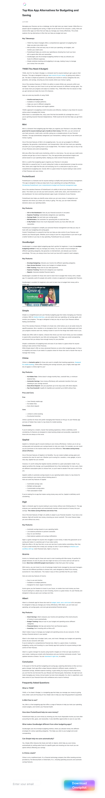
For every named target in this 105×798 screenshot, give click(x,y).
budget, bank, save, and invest (61, 602)
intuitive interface (39, 317)
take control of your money (57, 75)
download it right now (51, 656)
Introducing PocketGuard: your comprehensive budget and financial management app (49, 185)
